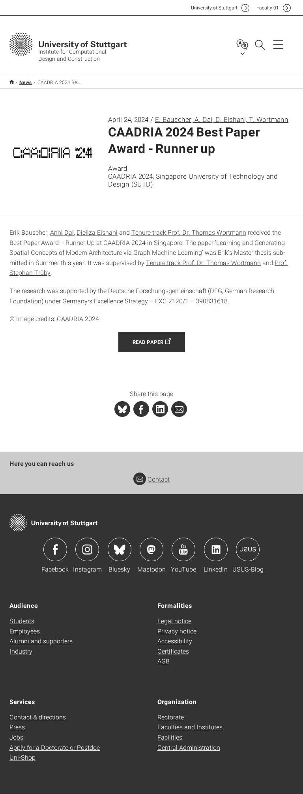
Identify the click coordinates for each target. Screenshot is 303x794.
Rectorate (170, 717)
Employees (24, 631)
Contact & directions (37, 717)
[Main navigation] (278, 44)
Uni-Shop (22, 757)
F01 (267, 8)
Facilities (169, 737)
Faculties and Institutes (190, 727)
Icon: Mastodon (151, 549)
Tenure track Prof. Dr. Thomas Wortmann (188, 232)
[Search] (259, 44)
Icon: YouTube (183, 549)
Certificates (173, 651)
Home (11, 81)
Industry (20, 651)
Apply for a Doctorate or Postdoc (54, 747)
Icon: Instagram (87, 549)
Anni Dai (62, 232)
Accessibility (174, 641)
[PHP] (141, 409)
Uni (214, 8)
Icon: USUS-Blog (248, 549)
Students (21, 621)
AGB (163, 661)
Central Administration (188, 747)
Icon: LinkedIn (216, 549)
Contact (159, 479)
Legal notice (174, 621)
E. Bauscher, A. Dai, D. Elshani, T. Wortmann (221, 119)
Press (17, 727)
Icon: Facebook (55, 549)
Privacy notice (176, 631)
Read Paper (148, 342)
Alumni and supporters (41, 641)
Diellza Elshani (97, 232)
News (25, 82)
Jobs (16, 737)
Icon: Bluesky (119, 549)
